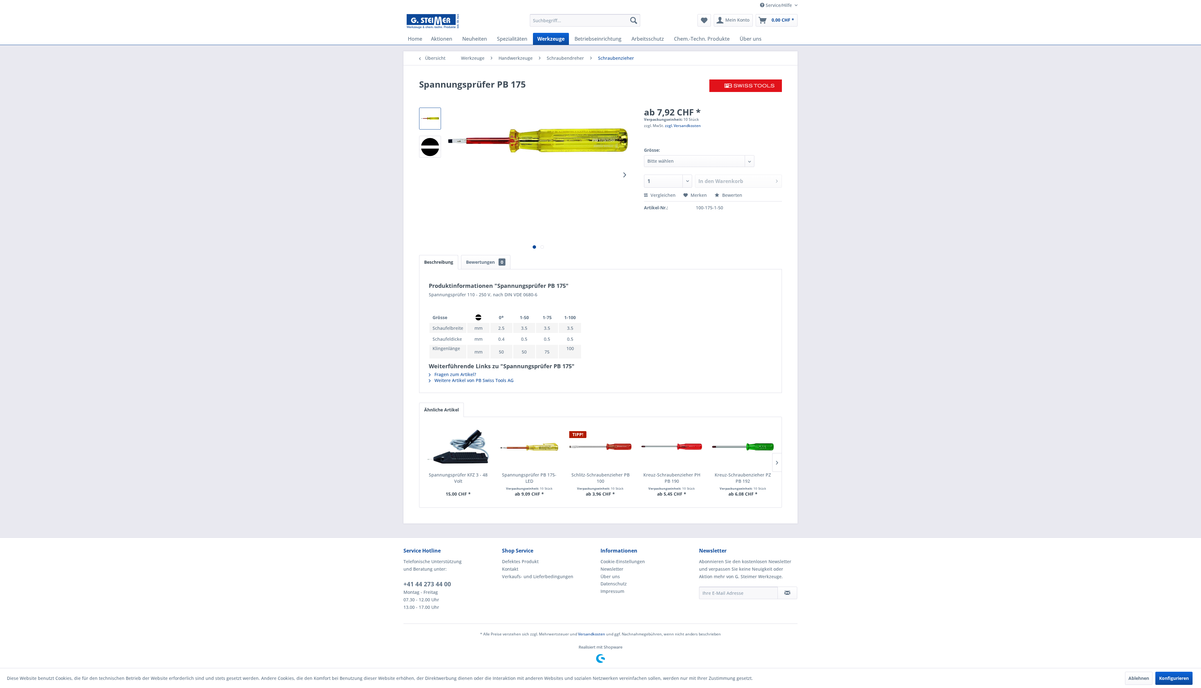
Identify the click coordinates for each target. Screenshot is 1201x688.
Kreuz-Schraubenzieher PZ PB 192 (743, 478)
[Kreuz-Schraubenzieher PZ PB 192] (743, 447)
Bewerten (731, 195)
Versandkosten (591, 634)
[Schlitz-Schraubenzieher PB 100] (600, 447)
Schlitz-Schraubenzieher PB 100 (600, 478)
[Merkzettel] (704, 20)
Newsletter (611, 569)
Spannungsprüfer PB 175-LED (529, 478)
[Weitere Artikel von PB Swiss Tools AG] (745, 90)
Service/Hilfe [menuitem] (778, 5)
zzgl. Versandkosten (683, 125)
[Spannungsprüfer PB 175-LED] (529, 447)
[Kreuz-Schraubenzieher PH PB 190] (672, 447)
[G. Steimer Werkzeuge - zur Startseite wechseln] (433, 22)
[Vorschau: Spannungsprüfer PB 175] (430, 119)
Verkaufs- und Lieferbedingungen (537, 576)
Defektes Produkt (520, 561)
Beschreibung (438, 262)
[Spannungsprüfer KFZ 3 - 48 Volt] (458, 447)
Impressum (612, 591)
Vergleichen (662, 195)
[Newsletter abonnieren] (787, 593)
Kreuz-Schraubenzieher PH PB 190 (671, 478)
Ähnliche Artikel (441, 410)
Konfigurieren (1174, 678)
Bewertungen (484, 262)
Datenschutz (613, 584)
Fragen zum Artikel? (454, 374)
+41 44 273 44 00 (427, 584)
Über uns (610, 576)
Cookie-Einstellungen (622, 561)
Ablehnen (1138, 678)
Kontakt (510, 569)
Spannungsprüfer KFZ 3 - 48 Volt (458, 478)
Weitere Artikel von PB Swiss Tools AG (473, 380)
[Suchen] (633, 20)
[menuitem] (585, 20)
